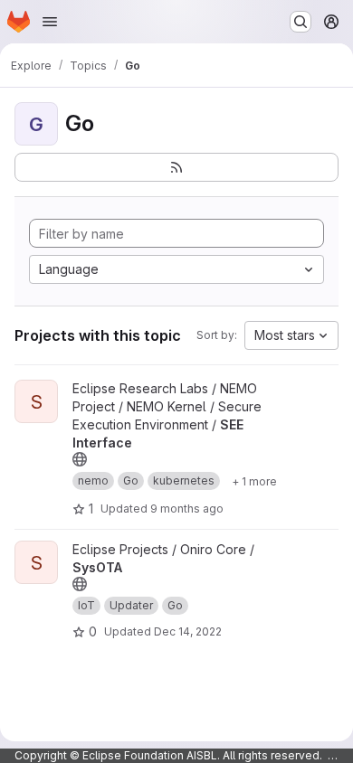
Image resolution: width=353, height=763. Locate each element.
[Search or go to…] (300, 22)
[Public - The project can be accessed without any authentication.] (79, 459)
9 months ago (187, 508)
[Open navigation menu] (49, 21)
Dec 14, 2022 (188, 631)
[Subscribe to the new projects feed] (176, 167)
